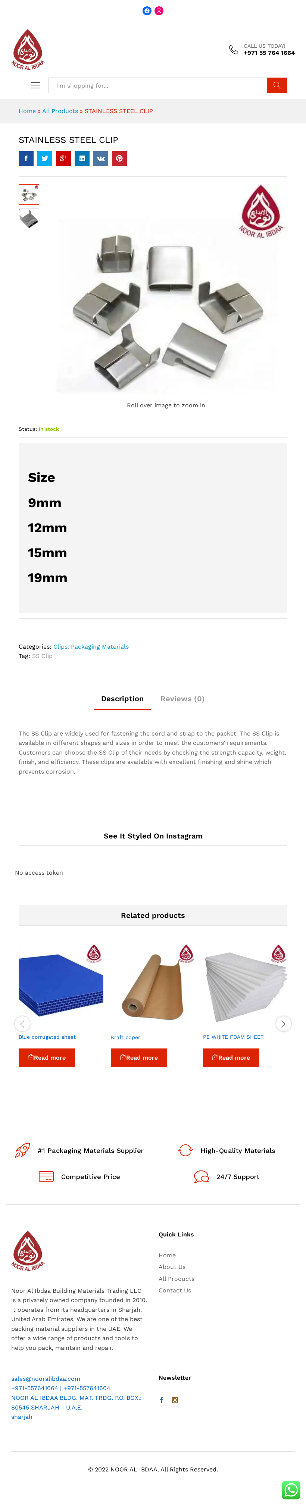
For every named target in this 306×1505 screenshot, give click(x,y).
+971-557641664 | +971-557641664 (60, 1388)
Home (27, 111)
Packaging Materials (100, 646)
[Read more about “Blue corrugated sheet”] (44, 1024)
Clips (60, 646)
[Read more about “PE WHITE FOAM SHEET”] (228, 1024)
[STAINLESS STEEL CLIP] (26, 158)
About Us (172, 1266)
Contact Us (175, 1290)
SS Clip (42, 655)
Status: (28, 429)
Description (122, 698)
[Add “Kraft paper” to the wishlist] (170, 1025)
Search (277, 85)
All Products (60, 111)
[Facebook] (161, 1401)
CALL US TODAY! (264, 46)
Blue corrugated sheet (47, 1037)
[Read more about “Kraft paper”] (136, 1025)
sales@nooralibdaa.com (45, 1378)
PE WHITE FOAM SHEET (233, 1037)
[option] (61, 1016)
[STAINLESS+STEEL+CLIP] (44, 158)
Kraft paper (125, 1037)
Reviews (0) (182, 698)
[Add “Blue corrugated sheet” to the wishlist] (78, 1024)
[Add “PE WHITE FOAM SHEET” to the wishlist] (262, 1024)
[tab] (122, 702)
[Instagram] (175, 1401)
